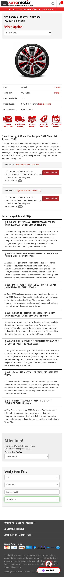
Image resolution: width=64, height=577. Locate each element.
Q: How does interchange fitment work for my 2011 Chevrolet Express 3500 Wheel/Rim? (29, 223)
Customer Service (14, 529)
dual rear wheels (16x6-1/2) (27, 164)
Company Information (17, 535)
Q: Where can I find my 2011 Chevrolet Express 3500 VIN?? (31, 373)
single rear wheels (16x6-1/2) (28, 190)
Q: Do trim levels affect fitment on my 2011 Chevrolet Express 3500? (27, 402)
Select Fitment (50, 172)
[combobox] (32, 477)
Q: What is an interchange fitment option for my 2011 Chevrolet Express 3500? (31, 255)
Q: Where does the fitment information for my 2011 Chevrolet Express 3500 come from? (29, 314)
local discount (44, 103)
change (57, 87)
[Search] (53, 3)
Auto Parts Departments (19, 522)
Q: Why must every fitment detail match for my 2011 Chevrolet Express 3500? (30, 286)
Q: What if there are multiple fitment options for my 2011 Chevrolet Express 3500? (31, 342)
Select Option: (13, 26)
